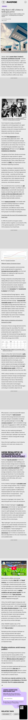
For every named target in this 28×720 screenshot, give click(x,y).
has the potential (12, 460)
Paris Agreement (11, 136)
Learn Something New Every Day (10, 690)
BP (18, 580)
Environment (6, 714)
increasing (13, 289)
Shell (15, 580)
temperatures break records (9, 670)
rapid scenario (16, 415)
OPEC (10, 162)
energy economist (10, 201)
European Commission (10, 260)
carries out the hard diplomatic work (11, 194)
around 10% (7, 526)
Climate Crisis (18, 714)
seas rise (15, 668)
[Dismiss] (26, 706)
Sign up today (9, 628)
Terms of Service (8, 702)
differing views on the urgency (15, 659)
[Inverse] (11, 2)
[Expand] (21, 706)
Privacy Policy (16, 702)
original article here (18, 682)
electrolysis (4, 533)
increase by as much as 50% (9, 271)
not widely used (21, 483)
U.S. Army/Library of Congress (14, 120)
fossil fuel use (5, 149)
